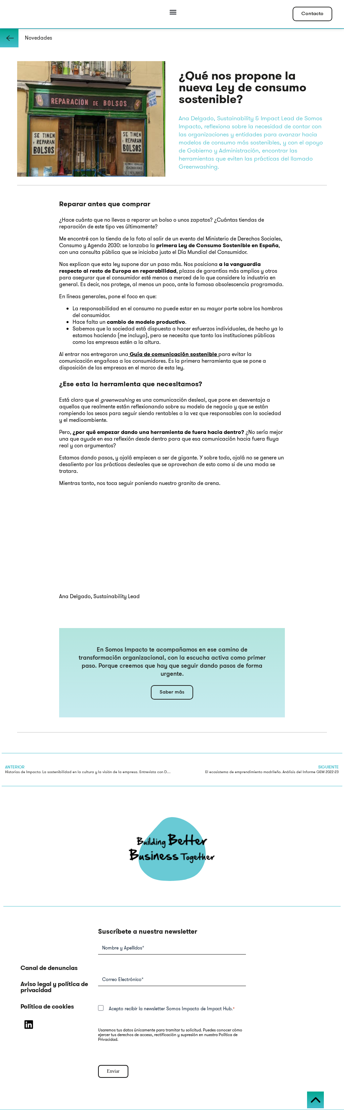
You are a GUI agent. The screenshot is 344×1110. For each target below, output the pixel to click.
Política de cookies (47, 1006)
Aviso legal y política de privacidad (54, 987)
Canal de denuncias (49, 968)
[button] (173, 12)
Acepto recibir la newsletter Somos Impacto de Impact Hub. (172, 1008)
